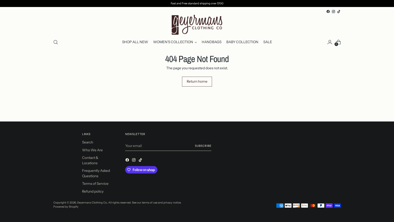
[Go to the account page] (330, 42)
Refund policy (93, 191)
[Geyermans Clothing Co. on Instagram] (333, 11)
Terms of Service (95, 184)
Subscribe (203, 145)
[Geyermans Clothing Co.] (197, 24)
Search (87, 142)
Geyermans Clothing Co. (92, 202)
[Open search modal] (56, 42)
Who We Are (92, 150)
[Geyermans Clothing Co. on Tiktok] (339, 11)
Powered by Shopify (65, 206)
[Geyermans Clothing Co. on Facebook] (328, 11)
